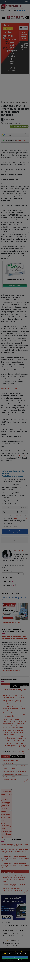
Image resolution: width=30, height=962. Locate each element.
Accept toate (15, 957)
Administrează (8, 960)
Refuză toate (21, 960)
